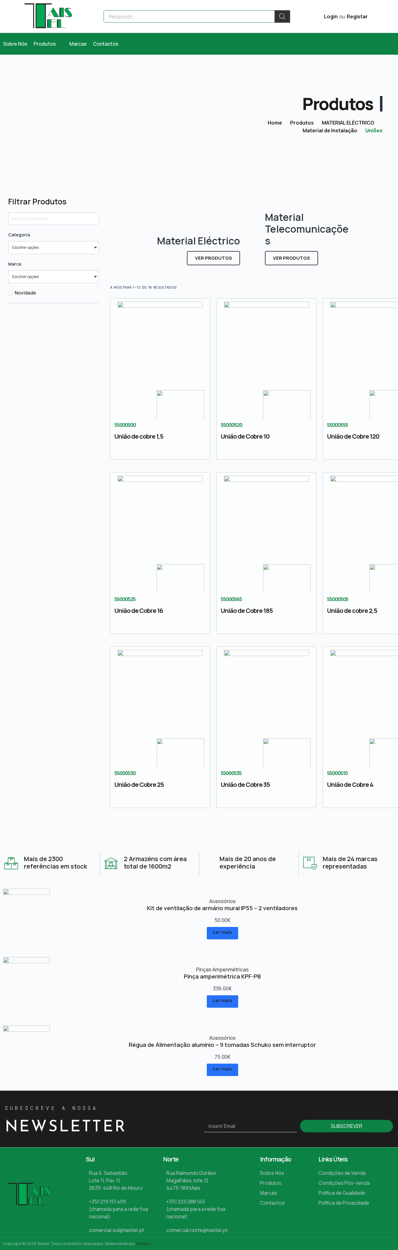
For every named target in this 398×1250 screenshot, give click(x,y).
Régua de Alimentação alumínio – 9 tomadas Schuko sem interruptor (222, 1044)
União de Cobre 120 (353, 436)
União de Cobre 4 (350, 784)
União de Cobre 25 (139, 784)
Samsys (143, 1243)
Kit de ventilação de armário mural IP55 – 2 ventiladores (222, 908)
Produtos (302, 122)
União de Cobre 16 (138, 610)
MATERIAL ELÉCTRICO (348, 122)
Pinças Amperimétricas (222, 969)
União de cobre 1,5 (138, 436)
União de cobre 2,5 (352, 610)
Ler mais (222, 932)
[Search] (282, 16)
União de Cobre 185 (247, 610)
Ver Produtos (213, 258)
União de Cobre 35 (245, 784)
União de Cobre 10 (245, 436)
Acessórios (222, 901)
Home (275, 122)
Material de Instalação (330, 130)
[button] (48, 44)
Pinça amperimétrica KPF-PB (222, 976)
